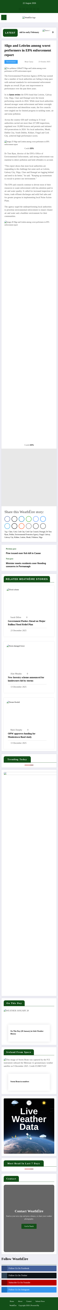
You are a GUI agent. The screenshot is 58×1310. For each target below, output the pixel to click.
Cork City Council (31, 532)
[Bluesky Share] (43, 519)
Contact (29, 1301)
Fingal (41, 534)
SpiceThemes (44, 1305)
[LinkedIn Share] (21, 519)
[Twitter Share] (14, 519)
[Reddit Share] (21, 526)
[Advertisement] (29, 477)
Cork (15, 532)
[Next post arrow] (51, 564)
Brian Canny (29, 62)
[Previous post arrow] (51, 551)
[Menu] (4, 17)
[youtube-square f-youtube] (30, 9)
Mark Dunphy (16, 730)
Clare (10, 532)
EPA (32, 148)
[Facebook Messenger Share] (36, 519)
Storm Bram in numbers (19, 1082)
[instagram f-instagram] (27, 9)
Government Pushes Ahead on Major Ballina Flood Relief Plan (26, 623)
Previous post (11, 549)
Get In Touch (29, 1226)
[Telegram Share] (7, 526)
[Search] (49, 18)
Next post (9, 559)
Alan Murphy (16, 674)
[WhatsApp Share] (29, 519)
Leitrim (22, 537)
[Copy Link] (43, 526)
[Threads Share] (14, 526)
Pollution (35, 537)
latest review (15, 95)
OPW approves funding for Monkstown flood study (21, 735)
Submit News (40, 1301)
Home (12, 1301)
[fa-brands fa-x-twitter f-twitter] (23, 9)
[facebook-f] (20, 9)
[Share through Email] (29, 526)
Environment (11, 62)
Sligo (41, 537)
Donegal (42, 532)
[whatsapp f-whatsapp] (38, 9)
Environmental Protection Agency (26, 534)
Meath (28, 537)
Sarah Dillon (15, 617)
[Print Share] (36, 526)
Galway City (8, 537)
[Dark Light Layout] (54, 18)
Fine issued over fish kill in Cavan (23, 553)
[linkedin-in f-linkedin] (34, 9)
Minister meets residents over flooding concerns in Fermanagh (26, 565)
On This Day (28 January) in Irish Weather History (26, 1032)
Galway (47, 534)
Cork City (21, 532)
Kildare (16, 537)
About (20, 1301)
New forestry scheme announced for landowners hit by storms (26, 679)
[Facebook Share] (7, 519)
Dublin (11, 534)
